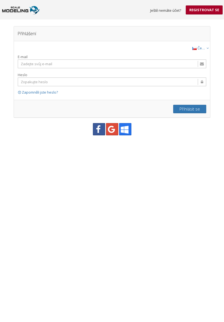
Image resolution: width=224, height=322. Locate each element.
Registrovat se (204, 9)
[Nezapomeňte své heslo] (112, 81)
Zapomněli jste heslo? (39, 92)
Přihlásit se (189, 109)
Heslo (22, 74)
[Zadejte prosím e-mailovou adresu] (112, 63)
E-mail (23, 56)
